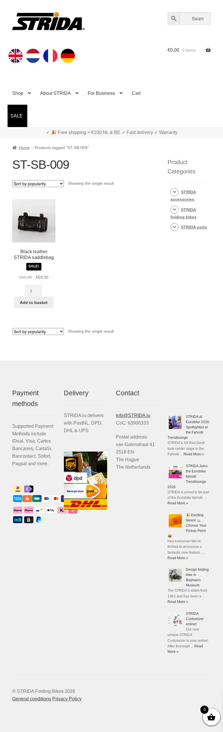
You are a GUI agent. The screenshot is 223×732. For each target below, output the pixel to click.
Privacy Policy (67, 698)
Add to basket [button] (34, 302)
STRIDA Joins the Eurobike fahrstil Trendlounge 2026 (188, 476)
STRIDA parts (194, 227)
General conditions (31, 698)
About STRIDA (55, 93)
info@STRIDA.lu (133, 415)
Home (24, 147)
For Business (101, 93)
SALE (16, 115)
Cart (136, 93)
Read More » (194, 454)
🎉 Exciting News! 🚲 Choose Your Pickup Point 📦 (187, 525)
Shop (17, 93)
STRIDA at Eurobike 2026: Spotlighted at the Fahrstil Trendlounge (189, 427)
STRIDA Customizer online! (195, 619)
